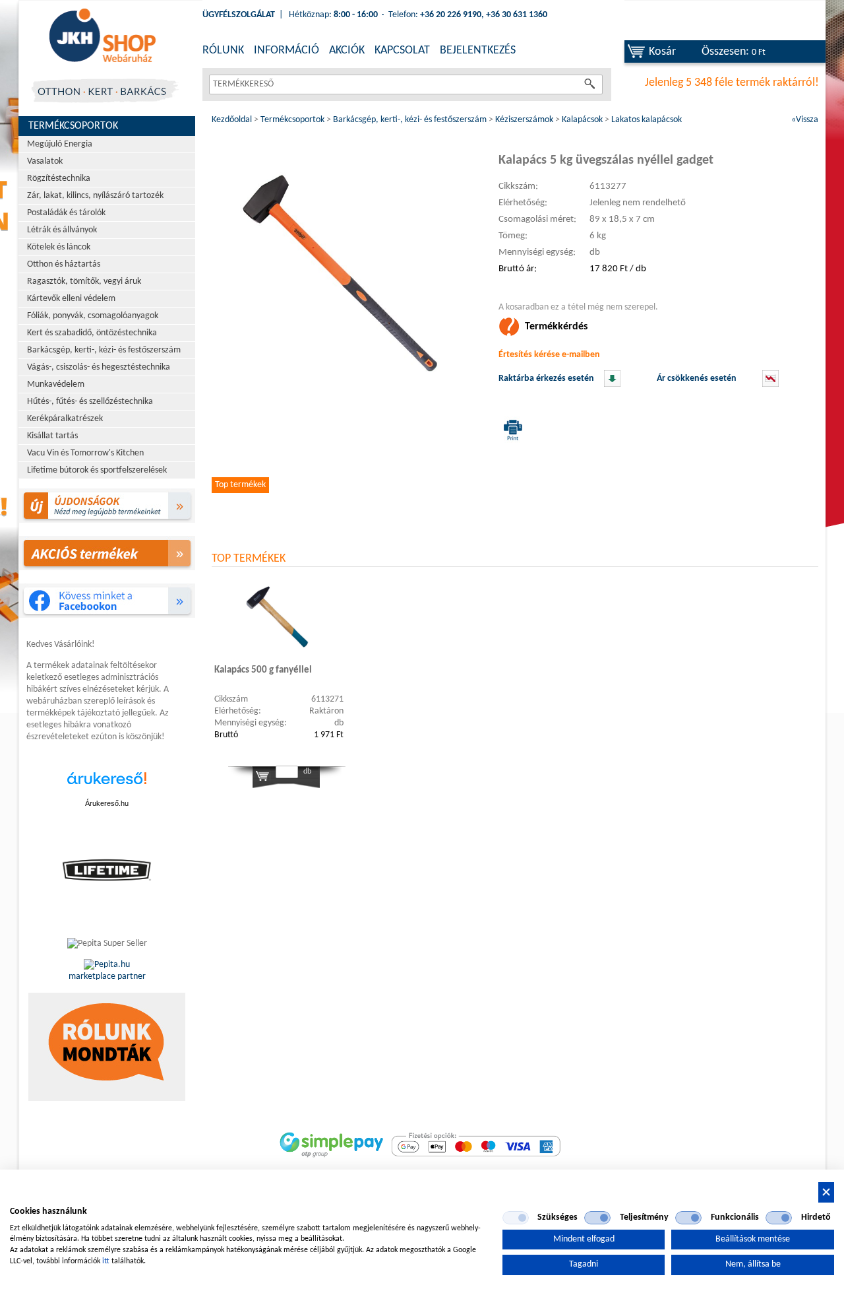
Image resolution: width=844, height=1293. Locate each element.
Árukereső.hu (107, 803)
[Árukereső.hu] (106, 785)
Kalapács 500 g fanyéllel (263, 670)
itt (105, 1261)
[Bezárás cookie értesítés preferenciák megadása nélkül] (826, 1192)
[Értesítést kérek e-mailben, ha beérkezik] (612, 384)
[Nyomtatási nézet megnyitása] (510, 429)
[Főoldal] (102, 36)
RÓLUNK (223, 50)
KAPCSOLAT (402, 50)
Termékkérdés (556, 326)
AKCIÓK (347, 50)
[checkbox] (515, 1217)
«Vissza (804, 120)
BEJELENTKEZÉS (478, 50)
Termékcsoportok (73, 126)
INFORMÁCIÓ (286, 50)
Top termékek (240, 485)
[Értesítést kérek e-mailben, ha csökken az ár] (770, 384)
